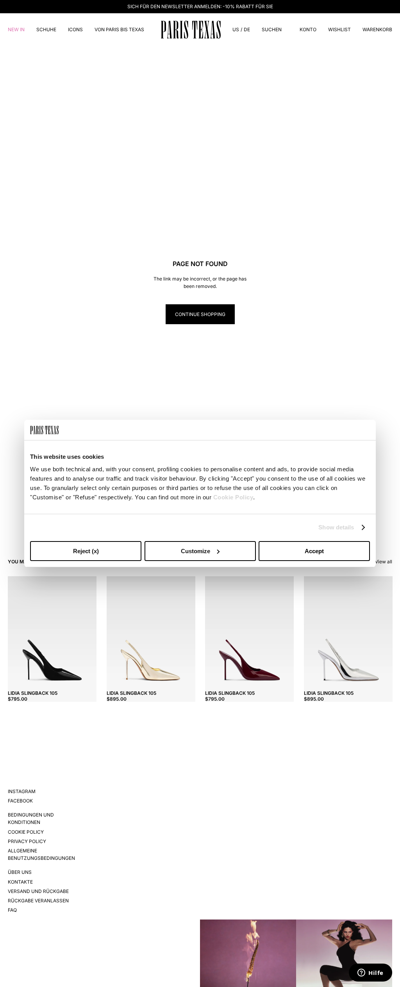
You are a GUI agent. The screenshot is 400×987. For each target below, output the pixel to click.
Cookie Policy (233, 497)
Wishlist (339, 29)
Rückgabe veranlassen (38, 901)
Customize (195, 551)
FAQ (12, 910)
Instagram (22, 791)
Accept (314, 551)
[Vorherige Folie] (14, 631)
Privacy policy (27, 841)
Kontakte (20, 882)
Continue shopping (200, 314)
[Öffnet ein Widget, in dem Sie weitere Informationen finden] (370, 973)
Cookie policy (26, 832)
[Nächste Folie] (90, 631)
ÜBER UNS (20, 872)
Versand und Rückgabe (38, 891)
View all (383, 562)
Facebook (20, 801)
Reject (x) (86, 551)
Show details (336, 527)
